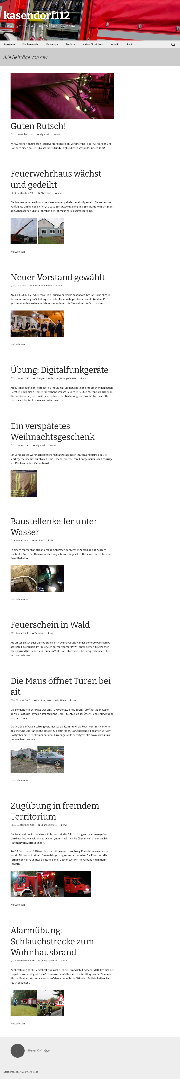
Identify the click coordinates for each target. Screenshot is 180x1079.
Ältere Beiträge (32, 1050)
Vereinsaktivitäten (42, 285)
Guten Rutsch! (38, 126)
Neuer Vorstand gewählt (58, 277)
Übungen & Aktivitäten (47, 378)
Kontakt (115, 44)
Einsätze (70, 44)
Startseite (9, 44)
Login (130, 44)
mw (43, 57)
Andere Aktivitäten (92, 44)
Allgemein (45, 134)
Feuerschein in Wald (50, 625)
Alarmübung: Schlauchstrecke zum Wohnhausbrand (52, 941)
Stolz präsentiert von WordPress (21, 1071)
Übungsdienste (68, 378)
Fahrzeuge (52, 44)
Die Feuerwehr (30, 44)
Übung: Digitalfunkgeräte (59, 370)
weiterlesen (19, 251)
